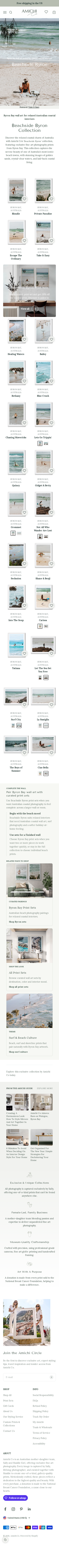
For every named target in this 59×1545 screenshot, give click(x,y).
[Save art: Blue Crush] (51, 381)
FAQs (35, 1400)
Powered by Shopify (29, 1536)
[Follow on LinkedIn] (29, 1509)
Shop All (7, 1395)
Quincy (16, 485)
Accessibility (39, 1443)
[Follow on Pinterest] (21, 1509)
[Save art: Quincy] (24, 471)
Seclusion (16, 578)
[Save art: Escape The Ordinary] (24, 241)
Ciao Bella (43, 767)
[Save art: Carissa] (51, 605)
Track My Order (41, 1416)
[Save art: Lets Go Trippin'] (51, 423)
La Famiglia (43, 719)
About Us (8, 1411)
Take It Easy (33, 107)
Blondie (16, 213)
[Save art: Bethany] (24, 381)
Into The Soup (16, 620)
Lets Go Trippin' (43, 437)
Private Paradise (43, 213)
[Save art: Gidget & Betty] (51, 471)
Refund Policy (40, 1406)
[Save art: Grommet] (24, 512)
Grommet (16, 527)
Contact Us (9, 1431)
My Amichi (38, 1422)
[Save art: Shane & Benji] (51, 564)
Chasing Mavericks (16, 437)
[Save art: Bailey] (51, 339)
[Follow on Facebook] (5, 1509)
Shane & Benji (43, 578)
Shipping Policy (40, 1411)
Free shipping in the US (29, 3)
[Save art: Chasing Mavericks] (24, 423)
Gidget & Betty (43, 485)
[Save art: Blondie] (24, 199)
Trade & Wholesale (42, 1427)
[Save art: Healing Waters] (24, 339)
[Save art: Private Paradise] (51, 199)
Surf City (16, 719)
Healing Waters (16, 354)
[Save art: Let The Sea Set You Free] (51, 653)
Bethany (16, 395)
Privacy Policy (40, 1438)
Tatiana (16, 668)
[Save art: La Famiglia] (51, 705)
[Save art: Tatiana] (24, 653)
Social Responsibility (43, 1395)
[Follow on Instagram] (13, 1509)
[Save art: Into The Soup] (24, 605)
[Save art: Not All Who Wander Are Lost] (51, 512)
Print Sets (8, 1400)
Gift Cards (8, 1406)
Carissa (43, 620)
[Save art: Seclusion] (24, 564)
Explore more (45, 1088)
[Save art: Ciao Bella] (51, 753)
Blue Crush (43, 395)
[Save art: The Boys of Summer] (24, 753)
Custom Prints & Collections (11, 1424)
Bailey (43, 354)
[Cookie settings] (5, 1540)
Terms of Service (41, 1432)
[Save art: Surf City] (24, 705)
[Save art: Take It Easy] (51, 241)
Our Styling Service (13, 1416)
